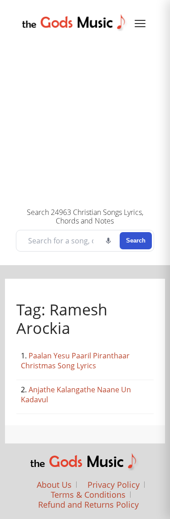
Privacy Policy (113, 484)
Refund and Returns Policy (88, 504)
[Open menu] (140, 23)
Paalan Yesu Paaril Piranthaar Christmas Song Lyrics (75, 361)
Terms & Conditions (88, 494)
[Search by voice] (108, 240)
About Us (54, 484)
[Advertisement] (85, 118)
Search (136, 240)
